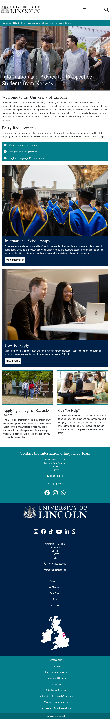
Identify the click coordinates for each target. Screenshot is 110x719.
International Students (12, 23)
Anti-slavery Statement (56, 690)
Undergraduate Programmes (24, 145)
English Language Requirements (26, 158)
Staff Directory (55, 587)
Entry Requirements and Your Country (44, 23)
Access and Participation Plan (56, 708)
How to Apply (13, 360)
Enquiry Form (56, 483)
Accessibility (56, 660)
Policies (55, 605)
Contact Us (55, 581)
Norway (69, 23)
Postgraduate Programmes (23, 151)
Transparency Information (56, 702)
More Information (15, 259)
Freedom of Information (56, 672)
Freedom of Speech (56, 678)
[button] (84, 10)
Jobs (55, 599)
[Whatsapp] (63, 492)
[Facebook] (47, 492)
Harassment (56, 684)
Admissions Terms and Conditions (56, 696)
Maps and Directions (56, 570)
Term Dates (55, 593)
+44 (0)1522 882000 (56, 563)
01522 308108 (56, 476)
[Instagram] (55, 492)
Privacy (56, 666)
